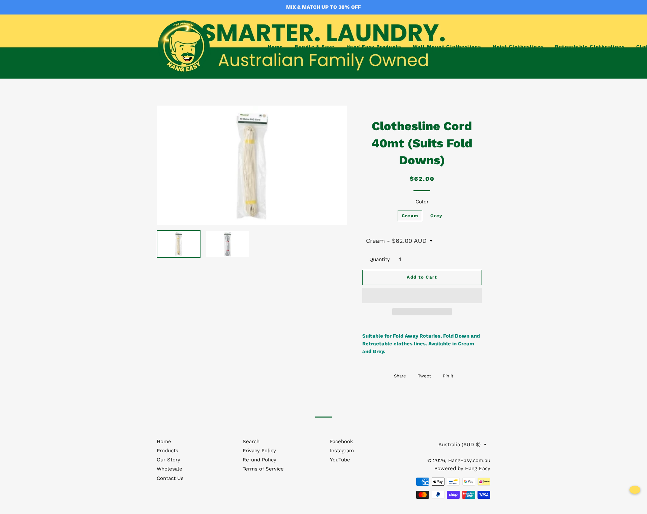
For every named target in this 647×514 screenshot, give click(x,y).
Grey (436, 215)
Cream (410, 215)
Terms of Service (263, 469)
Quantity (379, 259)
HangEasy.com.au (469, 460)
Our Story (168, 460)
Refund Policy (259, 460)
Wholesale (169, 469)
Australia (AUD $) (459, 444)
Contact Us (170, 478)
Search (251, 441)
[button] (422, 295)
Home (275, 46)
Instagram (342, 451)
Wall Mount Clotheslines (447, 46)
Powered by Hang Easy (462, 468)
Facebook (341, 441)
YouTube (340, 460)
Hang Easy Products (373, 46)
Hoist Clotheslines (518, 46)
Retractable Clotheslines (589, 46)
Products (167, 451)
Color (422, 202)
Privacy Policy (259, 451)
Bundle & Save (315, 46)
